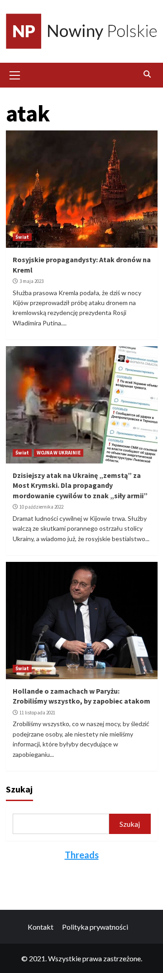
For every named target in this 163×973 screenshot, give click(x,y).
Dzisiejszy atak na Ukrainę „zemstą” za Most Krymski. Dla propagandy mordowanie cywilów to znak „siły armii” (80, 485)
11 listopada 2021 (37, 712)
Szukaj (19, 789)
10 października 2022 (41, 507)
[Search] (147, 74)
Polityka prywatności (95, 926)
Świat (22, 237)
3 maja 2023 (31, 281)
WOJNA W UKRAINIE (59, 452)
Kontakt (40, 926)
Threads (82, 854)
